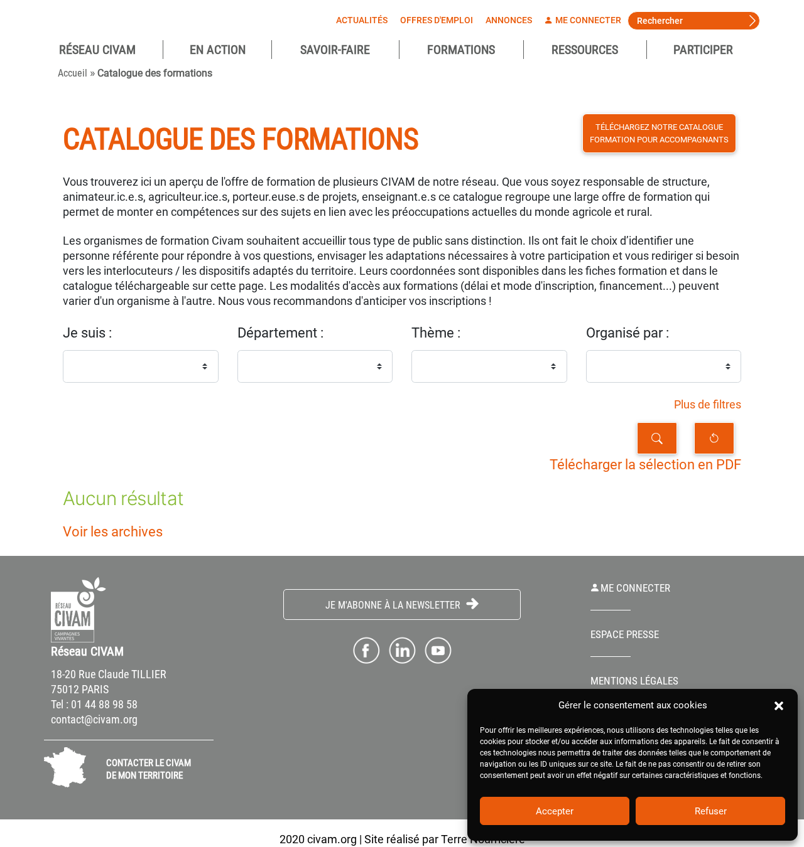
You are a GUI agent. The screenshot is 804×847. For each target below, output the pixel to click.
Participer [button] (703, 49)
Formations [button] (461, 49)
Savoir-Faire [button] (335, 49)
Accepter (554, 811)
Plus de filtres (707, 404)
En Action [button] (218, 49)
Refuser (711, 811)
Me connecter (587, 20)
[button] (779, 705)
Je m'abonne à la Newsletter (394, 605)
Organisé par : (627, 333)
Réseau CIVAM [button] (97, 49)
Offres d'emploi (436, 20)
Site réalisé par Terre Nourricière (444, 839)
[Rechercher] (657, 438)
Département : (280, 333)
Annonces (509, 20)
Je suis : (87, 333)
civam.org (332, 839)
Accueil (72, 73)
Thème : (435, 333)
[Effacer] (714, 438)
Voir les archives (113, 532)
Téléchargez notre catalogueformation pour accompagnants (659, 133)
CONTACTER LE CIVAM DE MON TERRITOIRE (148, 769)
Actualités (362, 20)
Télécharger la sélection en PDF (645, 464)
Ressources (584, 49)
